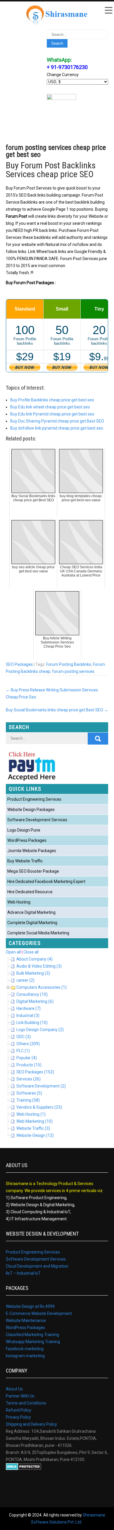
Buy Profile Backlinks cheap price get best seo (52, 400)
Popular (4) (26, 1057)
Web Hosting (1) (31, 1114)
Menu (108, 10)
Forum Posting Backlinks (68, 664)
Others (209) (28, 1043)
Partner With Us (20, 1396)
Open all (13, 952)
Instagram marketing (25, 1355)
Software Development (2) (41, 1086)
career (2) (25, 980)
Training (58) (28, 1100)
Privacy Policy (18, 1417)
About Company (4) (34, 959)
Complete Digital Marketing (32, 922)
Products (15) (29, 1065)
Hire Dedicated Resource (30, 891)
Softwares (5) (29, 1093)
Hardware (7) (28, 1008)
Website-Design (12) (35, 1135)
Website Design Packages (31, 809)
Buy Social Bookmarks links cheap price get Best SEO (57, 710)
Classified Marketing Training (32, 1334)
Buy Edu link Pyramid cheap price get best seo (52, 414)
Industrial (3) (27, 1015)
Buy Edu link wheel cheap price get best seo (50, 407)
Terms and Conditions (26, 1403)
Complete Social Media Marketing (38, 933)
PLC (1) (23, 1050)
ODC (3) (23, 1036)
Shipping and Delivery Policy (31, 1424)
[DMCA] (23, 1468)
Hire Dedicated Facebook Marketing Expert (46, 881)
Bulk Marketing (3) (33, 973)
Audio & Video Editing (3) (39, 966)
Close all (31, 952)
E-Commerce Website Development (39, 1313)
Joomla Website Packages (31, 850)
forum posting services (73, 671)
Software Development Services (37, 819)
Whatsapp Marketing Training (33, 1341)
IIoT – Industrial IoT (23, 1273)
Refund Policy (18, 1410)
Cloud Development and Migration (37, 1266)
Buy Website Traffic (25, 861)
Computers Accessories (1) (41, 987)
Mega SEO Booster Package (33, 871)
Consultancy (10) (32, 994)
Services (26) (28, 1079)
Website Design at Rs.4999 (30, 1306)
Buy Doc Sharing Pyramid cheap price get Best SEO (57, 421)
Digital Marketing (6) (34, 1001)
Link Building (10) (32, 1022)
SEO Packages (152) (35, 1072)
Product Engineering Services (34, 799)
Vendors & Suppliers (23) (39, 1107)
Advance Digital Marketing (31, 912)
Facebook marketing (25, 1348)
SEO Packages (19, 664)
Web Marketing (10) (34, 1121)
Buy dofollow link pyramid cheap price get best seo (56, 428)
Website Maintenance (26, 1320)
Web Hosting (18, 902)
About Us (14, 1389)
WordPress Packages (26, 840)
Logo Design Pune (23, 830)
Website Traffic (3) (33, 1128)
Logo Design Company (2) (40, 1029)
